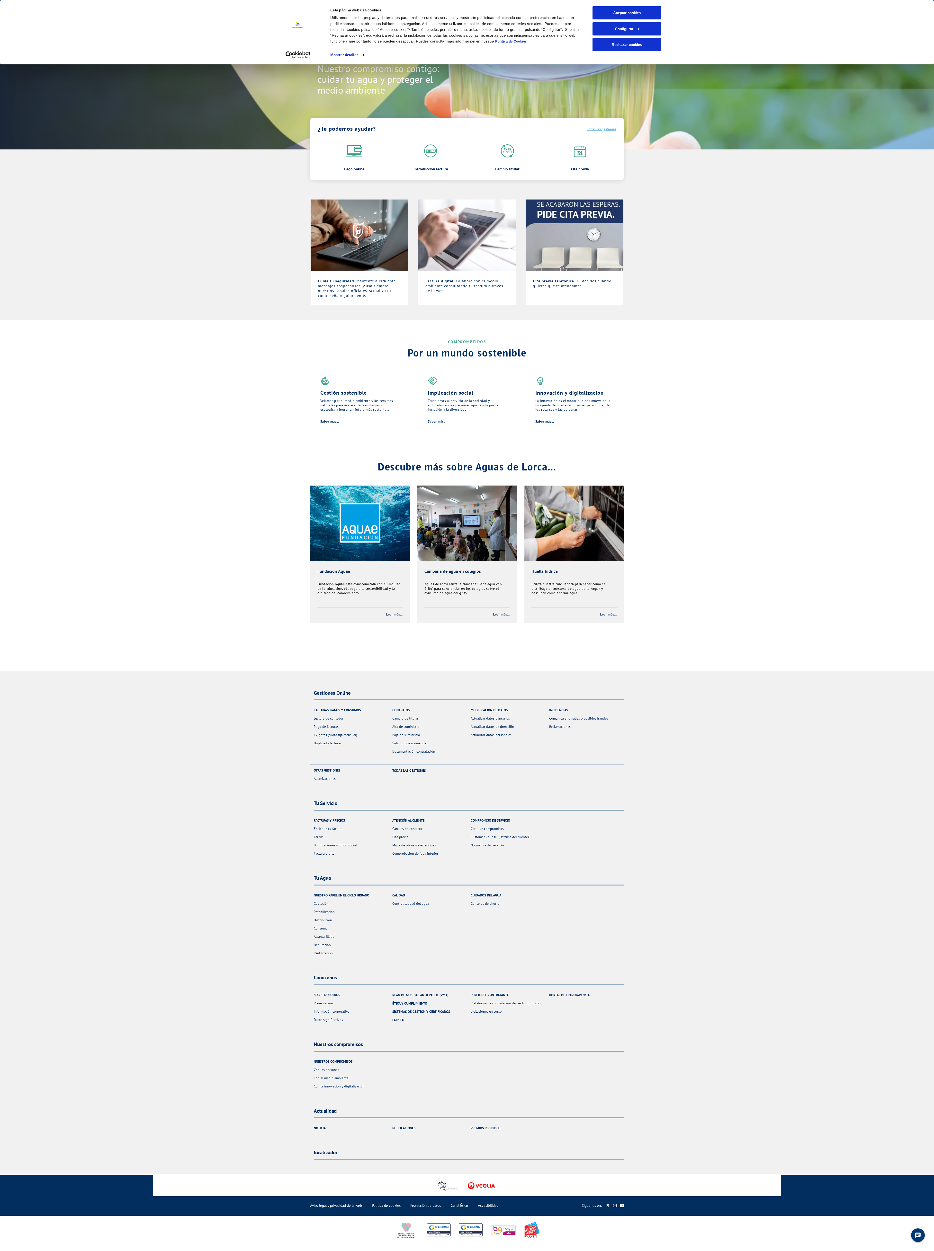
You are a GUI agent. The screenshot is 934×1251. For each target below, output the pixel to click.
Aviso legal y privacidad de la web (336, 1205)
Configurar (624, 29)
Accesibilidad (488, 1205)
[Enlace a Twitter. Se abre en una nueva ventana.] (608, 1205)
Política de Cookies (511, 41)
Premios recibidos (485, 1128)
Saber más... (329, 421)
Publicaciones (403, 1128)
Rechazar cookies (627, 45)
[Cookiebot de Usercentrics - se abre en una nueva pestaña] (298, 55)
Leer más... (394, 614)
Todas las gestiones (601, 129)
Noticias (320, 1128)
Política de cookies (386, 1205)
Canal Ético (459, 1205)
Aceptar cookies (627, 13)
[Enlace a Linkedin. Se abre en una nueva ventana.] (622, 1205)
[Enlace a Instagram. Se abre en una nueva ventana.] (615, 1205)
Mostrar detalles (344, 55)
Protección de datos (425, 1205)
